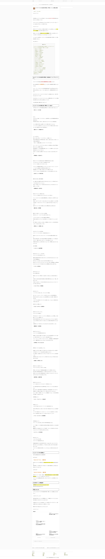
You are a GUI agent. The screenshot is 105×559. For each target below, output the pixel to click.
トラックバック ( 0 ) (52, 537)
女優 (53, 554)
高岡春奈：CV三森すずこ (39, 51)
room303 (35, 11)
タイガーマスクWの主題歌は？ (38, 71)
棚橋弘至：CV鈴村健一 (38, 62)
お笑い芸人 (33, 552)
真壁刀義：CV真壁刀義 (38, 66)
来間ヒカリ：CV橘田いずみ (39, 56)
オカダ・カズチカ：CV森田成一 (40, 61)
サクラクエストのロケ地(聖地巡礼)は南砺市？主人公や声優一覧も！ (40, 524)
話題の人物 (33, 555)
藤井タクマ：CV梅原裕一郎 (39, 50)
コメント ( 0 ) (38, 537)
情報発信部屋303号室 (51, 557)
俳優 (32, 554)
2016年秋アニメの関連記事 (38, 72)
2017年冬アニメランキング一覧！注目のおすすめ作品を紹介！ (53, 534)
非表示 (45, 44)
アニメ (54, 552)
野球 (43, 555)
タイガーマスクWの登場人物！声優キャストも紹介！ (41, 47)
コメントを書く (38, 11)
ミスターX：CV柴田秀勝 (38, 57)
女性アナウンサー (66, 554)
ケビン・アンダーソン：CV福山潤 (40, 67)
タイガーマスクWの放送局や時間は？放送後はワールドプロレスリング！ (44, 46)
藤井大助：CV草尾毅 (38, 55)
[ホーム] (33, 1)
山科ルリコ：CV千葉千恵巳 (39, 52)
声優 (43, 554)
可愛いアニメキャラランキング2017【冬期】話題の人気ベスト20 (40, 534)
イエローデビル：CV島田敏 (39, 60)
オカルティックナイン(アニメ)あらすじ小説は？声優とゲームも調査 (53, 514)
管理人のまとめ (36, 73)
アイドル (44, 552)
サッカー (65, 552)
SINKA (58, 557)
